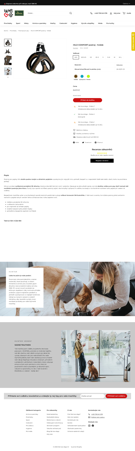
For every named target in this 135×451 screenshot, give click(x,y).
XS (91, 57)
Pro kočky (110, 23)
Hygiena (74, 23)
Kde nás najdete (73, 417)
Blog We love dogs (53, 431)
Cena (75, 86)
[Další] (8, 76)
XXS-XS (83, 57)
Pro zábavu (30, 425)
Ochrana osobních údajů (76, 431)
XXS (76, 57)
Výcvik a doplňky (87, 23)
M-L (120, 57)
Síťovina (119, 65)
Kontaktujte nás (73, 420)
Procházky (8, 23)
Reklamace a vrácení (54, 420)
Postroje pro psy (23, 30)
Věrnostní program (53, 425)
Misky (26, 23)
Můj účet (50, 434)
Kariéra (70, 423)
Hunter (75, 48)
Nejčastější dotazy (53, 417)
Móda (100, 23)
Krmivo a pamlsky (39, 23)
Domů (6, 30)
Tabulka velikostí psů (54, 428)
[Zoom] (39, 58)
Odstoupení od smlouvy (55, 423)
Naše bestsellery (52, 414)
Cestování (63, 23)
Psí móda (29, 431)
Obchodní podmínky (75, 428)
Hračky (53, 23)
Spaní (18, 23)
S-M (108, 57)
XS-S (97, 57)
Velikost (76, 53)
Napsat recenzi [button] (102, 161)
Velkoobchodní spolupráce (76, 425)
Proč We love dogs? (74, 414)
